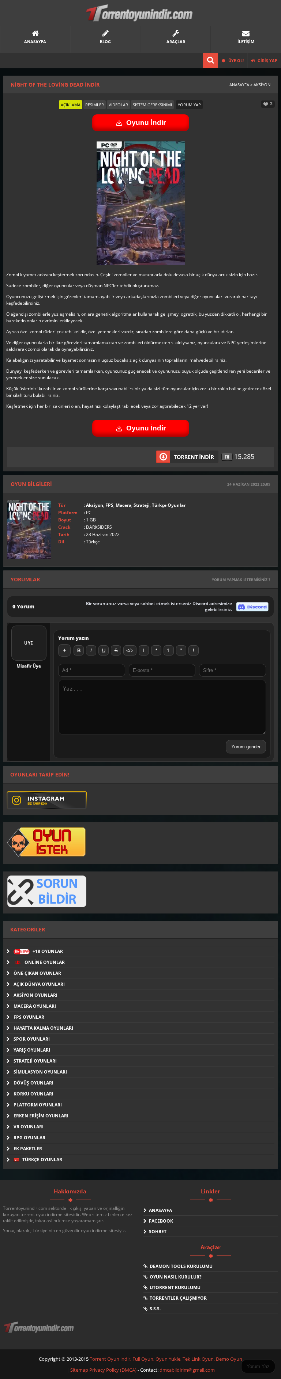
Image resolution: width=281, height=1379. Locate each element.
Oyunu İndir (146, 122)
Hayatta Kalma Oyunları (43, 1028)
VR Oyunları (29, 1127)
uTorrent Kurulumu (174, 1287)
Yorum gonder (246, 746)
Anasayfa (159, 1210)
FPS (109, 505)
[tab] (70, 104)
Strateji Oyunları (35, 1061)
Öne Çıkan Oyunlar (37, 973)
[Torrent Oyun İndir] (39, 1332)
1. (169, 650)
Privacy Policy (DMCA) (112, 1370)
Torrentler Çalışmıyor (177, 1298)
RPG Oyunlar (29, 1138)
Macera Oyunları (35, 1006)
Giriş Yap (266, 60)
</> (130, 650)
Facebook (160, 1221)
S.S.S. (154, 1309)
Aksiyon (94, 505)
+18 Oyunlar (39, 951)
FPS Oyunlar (29, 1017)
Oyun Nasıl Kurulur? (174, 1277)
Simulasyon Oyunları (40, 1072)
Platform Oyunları (38, 1105)
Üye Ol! (235, 60)
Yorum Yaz (258, 1366)
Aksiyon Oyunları (35, 995)
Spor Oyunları (32, 1039)
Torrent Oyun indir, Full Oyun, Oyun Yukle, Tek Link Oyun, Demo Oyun (166, 1359)
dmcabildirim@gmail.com (187, 1370)
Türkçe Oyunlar (169, 505)
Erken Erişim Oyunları (41, 1116)
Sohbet (156, 1231)
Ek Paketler (28, 1149)
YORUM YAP (189, 104)
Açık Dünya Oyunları (39, 984)
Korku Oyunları (33, 1094)
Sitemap (79, 1370)
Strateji (142, 505)
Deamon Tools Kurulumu (180, 1266)
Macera (123, 505)
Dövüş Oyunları (33, 1083)
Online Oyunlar (44, 962)
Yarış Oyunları (32, 1050)
